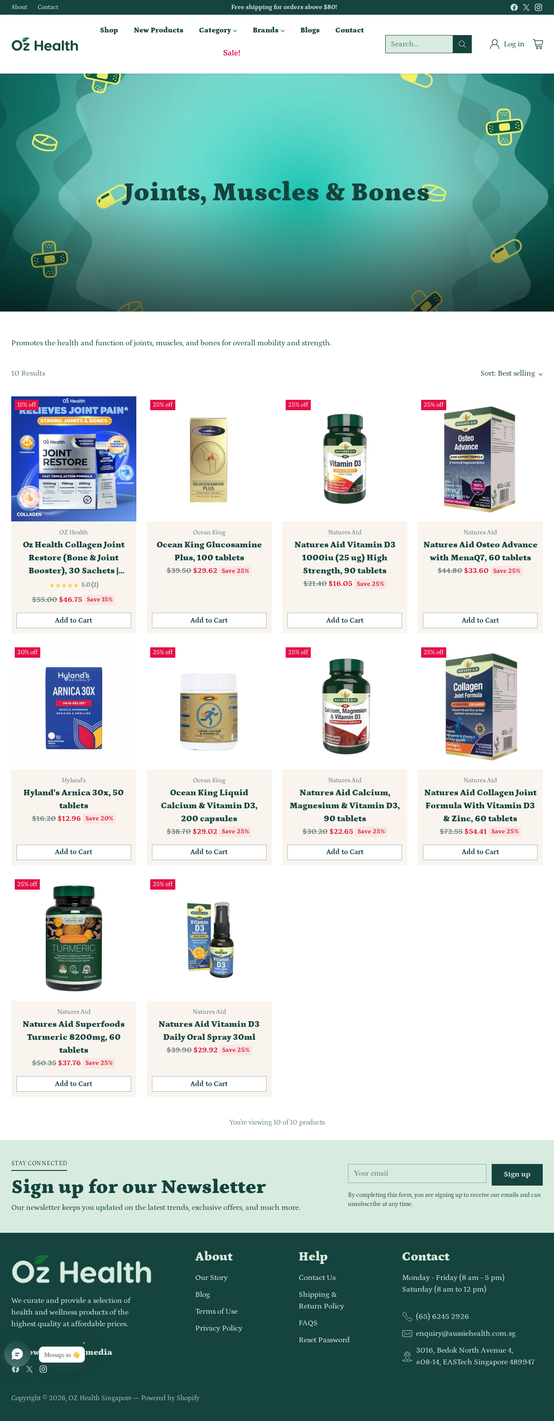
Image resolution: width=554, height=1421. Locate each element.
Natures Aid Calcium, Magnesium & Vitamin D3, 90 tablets (345, 805)
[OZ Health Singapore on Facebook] (514, 9)
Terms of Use (216, 1311)
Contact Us (317, 1277)
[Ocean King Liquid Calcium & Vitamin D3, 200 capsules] (209, 706)
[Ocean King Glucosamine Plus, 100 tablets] (209, 458)
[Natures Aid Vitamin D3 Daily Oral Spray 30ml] (209, 938)
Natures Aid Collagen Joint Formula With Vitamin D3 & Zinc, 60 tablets (480, 805)
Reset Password (324, 1340)
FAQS (308, 1323)
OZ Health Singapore (100, 1398)
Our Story (211, 1277)
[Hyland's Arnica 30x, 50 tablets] (73, 706)
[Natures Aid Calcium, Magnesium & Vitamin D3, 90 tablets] (344, 706)
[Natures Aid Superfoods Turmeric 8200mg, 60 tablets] (73, 938)
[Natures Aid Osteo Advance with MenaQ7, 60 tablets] (480, 458)
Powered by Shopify (170, 1398)
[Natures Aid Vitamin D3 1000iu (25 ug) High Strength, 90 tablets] (344, 458)
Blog (202, 1294)
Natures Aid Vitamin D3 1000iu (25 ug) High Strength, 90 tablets (345, 557)
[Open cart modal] (538, 44)
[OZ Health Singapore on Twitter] (526, 9)
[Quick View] (125, 407)
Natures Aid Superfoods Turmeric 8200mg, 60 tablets (74, 1037)
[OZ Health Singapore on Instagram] (538, 9)
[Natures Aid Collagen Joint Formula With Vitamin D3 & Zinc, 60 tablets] (480, 706)
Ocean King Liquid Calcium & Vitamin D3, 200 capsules (209, 805)
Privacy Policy (218, 1328)
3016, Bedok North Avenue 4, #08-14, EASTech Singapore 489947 (475, 1356)
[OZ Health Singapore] (44, 44)
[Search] (462, 44)
